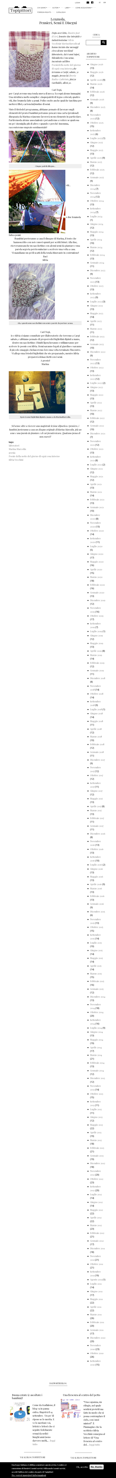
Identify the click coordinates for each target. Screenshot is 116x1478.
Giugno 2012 (96, 1202)
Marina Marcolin (17, 449)
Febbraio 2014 (97, 1062)
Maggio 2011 (96, 1299)
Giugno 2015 (96, 950)
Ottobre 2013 (96, 1093)
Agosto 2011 (96, 1279)
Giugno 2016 (96, 868)
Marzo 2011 (96, 1314)
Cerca (105, 42)
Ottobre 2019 (96, 615)
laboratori (14, 445)
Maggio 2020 (97, 561)
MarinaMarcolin (70, 43)
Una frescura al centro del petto (81, 1395)
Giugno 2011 (96, 1291)
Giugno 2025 (96, 142)
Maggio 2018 (96, 721)
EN (104, 2)
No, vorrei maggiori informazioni (29, 1475)
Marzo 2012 (96, 1225)
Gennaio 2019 (97, 670)
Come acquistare (83, 8)
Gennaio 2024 (97, 262)
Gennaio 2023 (97, 344)
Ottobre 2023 (96, 285)
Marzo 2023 (96, 328)
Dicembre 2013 (97, 1078)
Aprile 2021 (96, 484)
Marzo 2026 (96, 83)
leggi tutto (94, 1444)
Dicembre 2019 (97, 600)
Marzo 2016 (96, 888)
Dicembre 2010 (97, 1337)
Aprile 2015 (95, 965)
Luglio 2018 (96, 709)
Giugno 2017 (96, 790)
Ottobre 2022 (97, 367)
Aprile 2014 (96, 1047)
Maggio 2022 (96, 394)
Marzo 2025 (96, 162)
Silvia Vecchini (16, 459)
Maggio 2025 (96, 150)
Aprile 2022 (96, 402)
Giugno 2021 (96, 468)
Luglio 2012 (96, 1194)
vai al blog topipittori (32, 1457)
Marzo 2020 (96, 577)
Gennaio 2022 (97, 425)
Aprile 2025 (96, 157)
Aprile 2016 (96, 884)
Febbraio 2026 (97, 91)
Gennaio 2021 (97, 507)
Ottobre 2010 (97, 1353)
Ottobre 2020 (97, 530)
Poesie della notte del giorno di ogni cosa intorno (34, 456)
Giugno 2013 (96, 1117)
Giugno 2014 (96, 1031)
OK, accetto (82, 1466)
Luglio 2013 (96, 1109)
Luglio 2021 (96, 464)
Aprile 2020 (96, 569)
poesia (12, 452)
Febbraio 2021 (97, 499)
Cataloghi (60, 12)
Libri (67, 8)
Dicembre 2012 (97, 1163)
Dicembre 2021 (97, 433)
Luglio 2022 (96, 382)
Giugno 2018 (96, 713)
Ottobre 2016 (96, 849)
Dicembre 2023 (97, 270)
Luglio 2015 (96, 942)
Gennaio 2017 (96, 825)
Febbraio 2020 (97, 584)
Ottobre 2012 (96, 1178)
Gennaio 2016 (97, 903)
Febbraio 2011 (97, 1322)
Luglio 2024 (96, 216)
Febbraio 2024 (97, 254)
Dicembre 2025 (97, 107)
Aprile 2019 (96, 650)
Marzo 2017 (96, 810)
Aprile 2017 (95, 806)
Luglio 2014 (96, 1027)
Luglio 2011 (96, 1283)
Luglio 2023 (96, 301)
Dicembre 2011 (97, 1248)
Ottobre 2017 (96, 775)
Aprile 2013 (95, 1132)
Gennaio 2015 (97, 988)
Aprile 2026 (96, 79)
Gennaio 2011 (96, 1329)
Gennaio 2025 (97, 177)
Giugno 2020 (96, 553)
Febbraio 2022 (97, 418)
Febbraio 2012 (97, 1233)
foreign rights (44, 12)
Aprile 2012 (96, 1217)
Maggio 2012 (96, 1209)
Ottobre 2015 (96, 927)
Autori (55, 8)
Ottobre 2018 (96, 693)
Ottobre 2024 (97, 200)
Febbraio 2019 (97, 662)
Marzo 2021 (96, 491)
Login (77, 3)
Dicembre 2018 (97, 678)
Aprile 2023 (96, 321)
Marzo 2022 (96, 410)
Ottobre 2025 (96, 122)
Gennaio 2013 (97, 1155)
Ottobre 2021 (96, 448)
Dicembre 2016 (97, 833)
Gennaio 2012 (97, 1240)
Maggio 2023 (96, 313)
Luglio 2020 (96, 546)
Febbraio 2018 (97, 744)
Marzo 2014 (96, 1055)
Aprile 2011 (95, 1306)
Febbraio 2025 (97, 169)
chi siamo (41, 8)
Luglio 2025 (96, 138)
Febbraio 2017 (97, 818)
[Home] (20, 9)
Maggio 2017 (96, 798)
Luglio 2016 (96, 864)
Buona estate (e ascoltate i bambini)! (27, 1396)
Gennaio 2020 (97, 592)
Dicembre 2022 (97, 351)
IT (100, 2)
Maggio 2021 (96, 476)
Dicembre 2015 (97, 911)
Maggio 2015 (96, 958)
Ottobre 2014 (96, 1012)
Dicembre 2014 (97, 996)
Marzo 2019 (96, 655)
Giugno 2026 (96, 64)
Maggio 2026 (96, 72)
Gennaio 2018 (97, 752)
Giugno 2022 (96, 387)
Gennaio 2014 (97, 1070)
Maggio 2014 (96, 1039)
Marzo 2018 (96, 736)
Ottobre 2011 (96, 1264)
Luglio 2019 (96, 631)
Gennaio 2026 (97, 99)
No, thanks (96, 1467)
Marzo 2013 (96, 1140)
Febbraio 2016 (97, 896)
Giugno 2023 (96, 305)
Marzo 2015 (96, 973)
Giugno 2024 (96, 224)
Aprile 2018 (96, 728)
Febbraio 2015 (97, 981)
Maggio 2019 (96, 643)
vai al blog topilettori (83, 1457)
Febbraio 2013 (97, 1147)
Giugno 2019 (96, 635)
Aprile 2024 (96, 239)
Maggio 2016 (96, 876)
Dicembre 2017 (97, 759)
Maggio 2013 (96, 1124)
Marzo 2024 (96, 247)
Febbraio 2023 (97, 336)
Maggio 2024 (96, 231)
